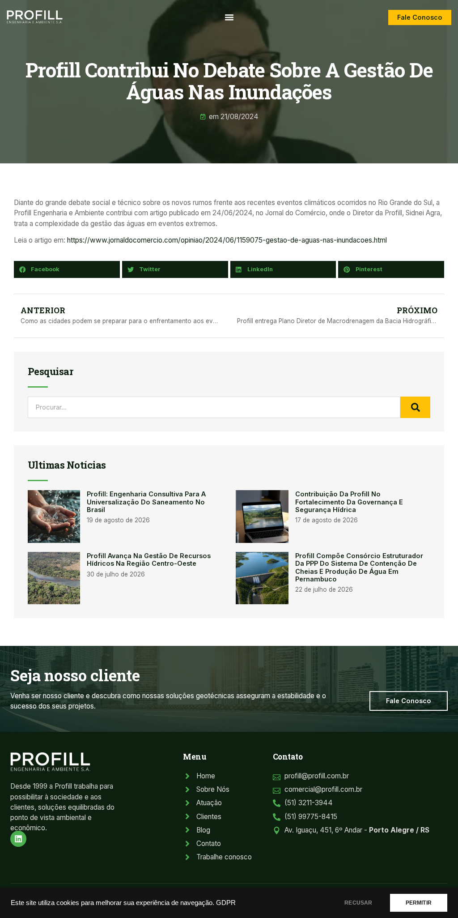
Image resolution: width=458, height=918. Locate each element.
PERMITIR (419, 903)
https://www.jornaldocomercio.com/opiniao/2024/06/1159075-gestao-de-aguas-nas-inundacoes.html (227, 240)
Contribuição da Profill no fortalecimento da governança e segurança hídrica (349, 501)
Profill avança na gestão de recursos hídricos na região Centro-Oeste (149, 559)
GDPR (226, 902)
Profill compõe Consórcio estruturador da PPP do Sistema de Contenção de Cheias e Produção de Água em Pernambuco (359, 567)
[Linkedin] (18, 839)
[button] (229, 17)
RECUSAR (358, 903)
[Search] (415, 407)
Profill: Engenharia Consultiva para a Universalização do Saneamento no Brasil (146, 501)
